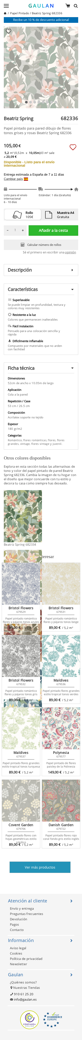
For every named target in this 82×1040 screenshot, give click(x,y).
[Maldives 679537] (21, 728)
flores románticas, (35, 440)
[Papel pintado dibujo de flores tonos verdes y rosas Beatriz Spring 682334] (39, 516)
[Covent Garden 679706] (21, 801)
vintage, (25, 444)
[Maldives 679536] (61, 656)
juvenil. (57, 444)
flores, (52, 440)
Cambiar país (13, 179)
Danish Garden (61, 825)
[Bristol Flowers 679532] (21, 656)
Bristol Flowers (21, 608)
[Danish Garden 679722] (61, 801)
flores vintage (40, 444)
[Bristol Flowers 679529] (21, 584)
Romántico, (15, 440)
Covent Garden (21, 825)
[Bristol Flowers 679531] (61, 584)
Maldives (61, 680)
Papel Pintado (19, 13)
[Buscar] (77, 6)
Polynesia (61, 752)
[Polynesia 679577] (61, 728)
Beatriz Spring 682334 (20, 544)
